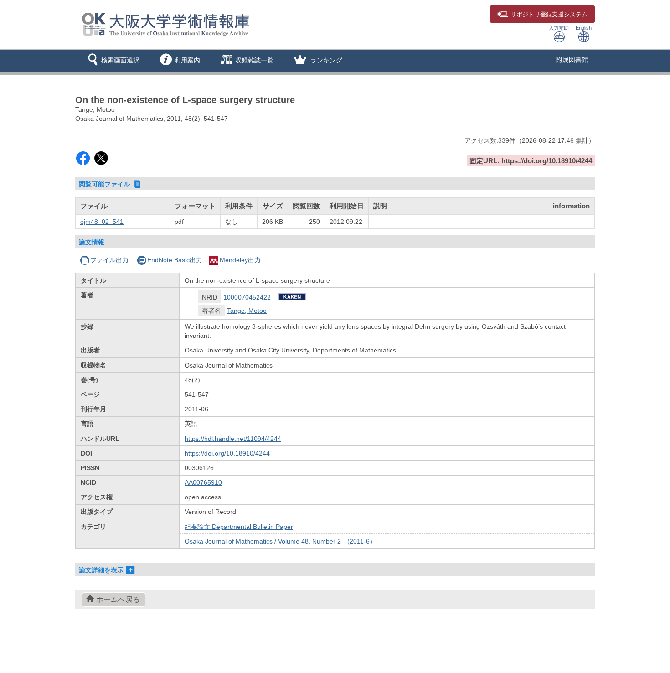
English (584, 28)
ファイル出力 (109, 260)
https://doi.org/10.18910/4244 (227, 453)
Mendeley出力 (240, 260)
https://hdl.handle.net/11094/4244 (233, 438)
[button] (112, 61)
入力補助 (559, 28)
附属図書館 (572, 59)
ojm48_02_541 (102, 221)
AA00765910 (203, 482)
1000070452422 (247, 297)
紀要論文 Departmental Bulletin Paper (239, 526)
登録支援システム (549, 14)
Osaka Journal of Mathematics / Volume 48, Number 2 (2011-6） (280, 541)
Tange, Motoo (247, 310)
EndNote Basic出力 (174, 260)
